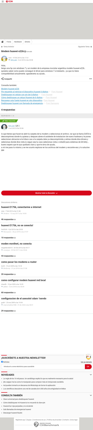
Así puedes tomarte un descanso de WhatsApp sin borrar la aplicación (29, 385)
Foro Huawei (57, 92)
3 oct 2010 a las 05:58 (25, 60)
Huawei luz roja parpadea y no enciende (18, 406)
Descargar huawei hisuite (12, 413)
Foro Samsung (52, 103)
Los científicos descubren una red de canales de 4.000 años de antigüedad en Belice (34, 389)
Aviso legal (74, 420)
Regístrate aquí (20, 420)
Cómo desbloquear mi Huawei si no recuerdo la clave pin (24, 403)
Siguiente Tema (83, 47)
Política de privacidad (54, 420)
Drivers (27, 42)
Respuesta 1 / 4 (7, 116)
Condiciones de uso (39, 420)
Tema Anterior (9, 47)
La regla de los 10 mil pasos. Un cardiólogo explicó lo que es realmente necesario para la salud (38, 379)
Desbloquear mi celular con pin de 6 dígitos (19, 94)
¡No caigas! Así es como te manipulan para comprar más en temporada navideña (33, 382)
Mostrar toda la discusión (45, 193)
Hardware (18, 42)
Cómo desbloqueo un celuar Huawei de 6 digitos (21, 97)
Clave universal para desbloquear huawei (18, 399)
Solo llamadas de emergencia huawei (17, 409)
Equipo (29, 420)
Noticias (6, 362)
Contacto (66, 420)
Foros (9, 42)
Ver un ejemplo (86, 362)
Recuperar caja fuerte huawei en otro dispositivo (21, 100)
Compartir (8, 79)
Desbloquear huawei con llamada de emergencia (22, 103)
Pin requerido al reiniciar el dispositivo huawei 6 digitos (24, 92)
